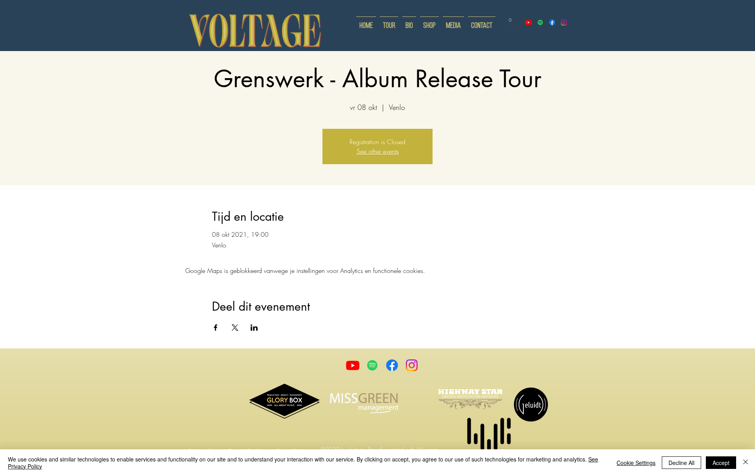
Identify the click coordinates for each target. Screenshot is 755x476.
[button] (510, 22)
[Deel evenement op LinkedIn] (254, 327)
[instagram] (564, 22)
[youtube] (528, 22)
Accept (721, 463)
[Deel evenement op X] (235, 327)
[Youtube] (353, 365)
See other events (378, 151)
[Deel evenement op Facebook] (215, 327)
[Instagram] (412, 365)
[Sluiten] (745, 463)
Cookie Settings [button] (636, 463)
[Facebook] (392, 365)
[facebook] (552, 22)
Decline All (681, 463)
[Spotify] (540, 22)
